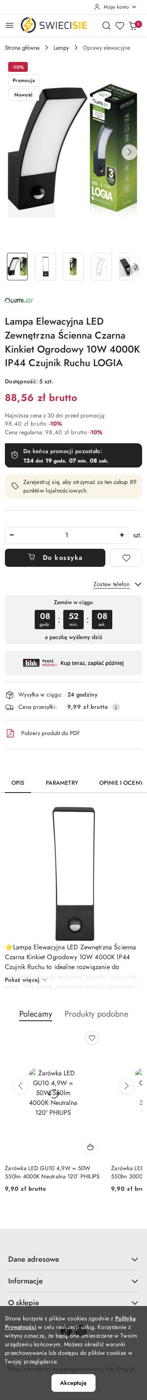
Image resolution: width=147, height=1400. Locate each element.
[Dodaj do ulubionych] (126, 558)
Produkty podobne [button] (96, 1014)
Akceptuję (73, 1383)
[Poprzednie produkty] (20, 1086)
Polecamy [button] (35, 1014)
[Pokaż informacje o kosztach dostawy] (115, 707)
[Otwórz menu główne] (9, 25)
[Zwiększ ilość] (122, 535)
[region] (73, 619)
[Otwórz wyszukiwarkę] (106, 25)
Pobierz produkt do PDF (50, 733)
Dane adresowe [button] (33, 1259)
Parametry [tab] (62, 783)
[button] (129, 152)
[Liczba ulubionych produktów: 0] (119, 25)
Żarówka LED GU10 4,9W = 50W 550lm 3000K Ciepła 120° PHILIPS (48, 1172)
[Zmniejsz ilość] (11, 535)
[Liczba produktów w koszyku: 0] (132, 25)
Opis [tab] (17, 783)
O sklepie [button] (23, 1302)
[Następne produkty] (126, 1086)
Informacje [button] (25, 1281)
